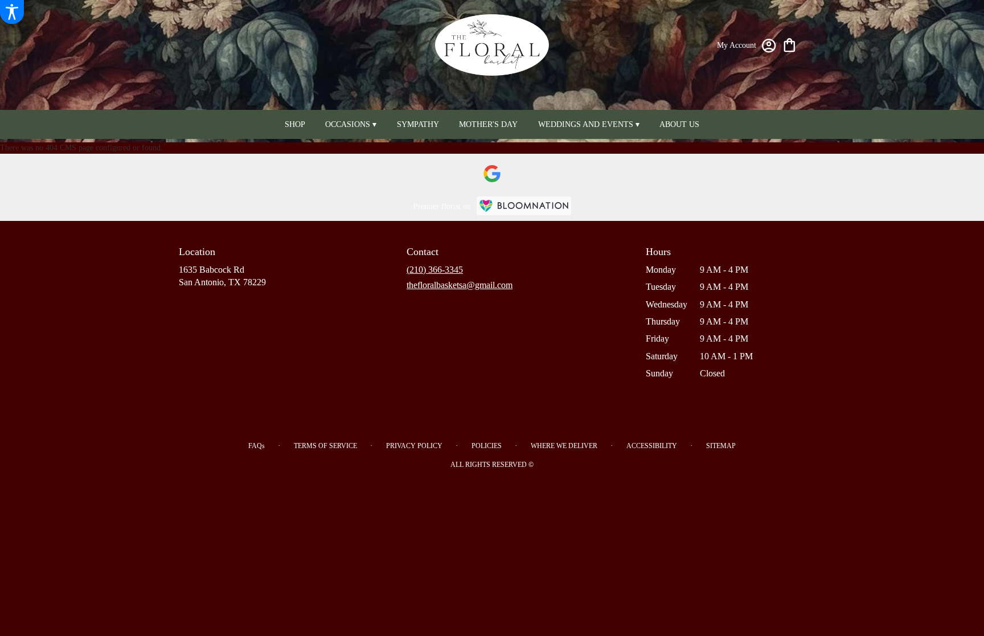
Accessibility (651, 446)
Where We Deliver (564, 446)
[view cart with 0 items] (789, 44)
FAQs (256, 446)
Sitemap (721, 446)
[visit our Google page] (492, 173)
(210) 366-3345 (435, 269)
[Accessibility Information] (12, 12)
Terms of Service (325, 446)
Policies (487, 446)
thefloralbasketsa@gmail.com (459, 285)
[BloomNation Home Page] (524, 205)
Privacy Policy (414, 446)
